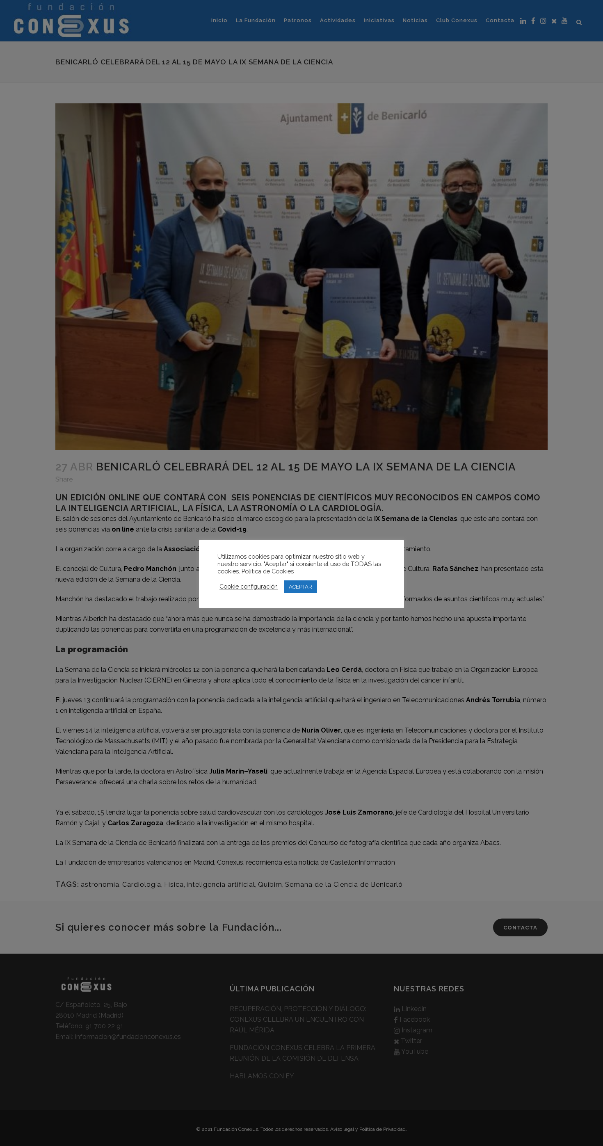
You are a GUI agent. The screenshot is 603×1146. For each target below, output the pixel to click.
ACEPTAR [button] (300, 587)
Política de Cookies (268, 571)
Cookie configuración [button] (248, 586)
